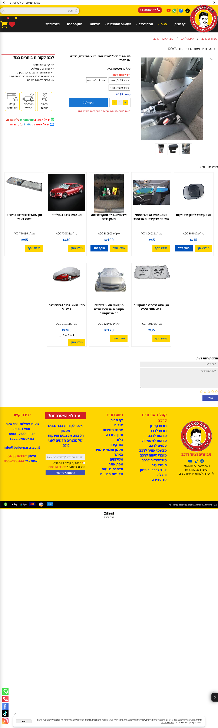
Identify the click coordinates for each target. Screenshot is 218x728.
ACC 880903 (105, 233)
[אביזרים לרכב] (204, 25)
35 (153, 330)
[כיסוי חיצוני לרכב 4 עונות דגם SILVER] (66, 284)
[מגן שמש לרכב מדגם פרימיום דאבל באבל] (24, 193)
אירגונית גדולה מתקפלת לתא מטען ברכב (109, 217)
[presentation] (4, 2)
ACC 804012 (190, 233)
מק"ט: (127, 68)
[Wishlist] (12, 24)
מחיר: (127, 94)
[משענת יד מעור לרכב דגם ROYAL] (186, 154)
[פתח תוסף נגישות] (214, 697)
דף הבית (180, 24)
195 (120, 94)
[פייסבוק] (5, 706)
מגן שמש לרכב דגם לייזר (67, 215)
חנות (164, 24)
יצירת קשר (53, 24)
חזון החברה (74, 24)
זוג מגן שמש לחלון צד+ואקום (193, 215)
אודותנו (95, 24)
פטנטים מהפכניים (119, 24)
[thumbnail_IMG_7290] (161, 154)
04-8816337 (192, 470)
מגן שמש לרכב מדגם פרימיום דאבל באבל (24, 217)
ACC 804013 (148, 233)
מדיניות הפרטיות (57, 467)
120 (111, 330)
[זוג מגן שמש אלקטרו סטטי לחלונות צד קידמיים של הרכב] (151, 210)
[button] (184, 248)
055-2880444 (14, 460)
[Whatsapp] (5, 691)
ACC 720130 (148, 324)
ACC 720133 (63, 233)
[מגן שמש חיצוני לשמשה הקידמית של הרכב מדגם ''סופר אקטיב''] (109, 290)
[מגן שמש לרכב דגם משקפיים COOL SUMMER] (151, 284)
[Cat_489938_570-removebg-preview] (173, 154)
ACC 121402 (105, 324)
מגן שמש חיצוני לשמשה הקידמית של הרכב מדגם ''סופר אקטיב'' (109, 309)
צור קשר (116, 444)
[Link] (5, 721)
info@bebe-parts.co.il (196, 466)
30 (68, 239)
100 (111, 239)
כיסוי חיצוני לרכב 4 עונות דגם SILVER (67, 307)
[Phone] (5, 699)
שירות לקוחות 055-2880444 (194, 473)
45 (153, 239)
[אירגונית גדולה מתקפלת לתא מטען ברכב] (108, 212)
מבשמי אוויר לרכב (153, 450)
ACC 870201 (115, 68)
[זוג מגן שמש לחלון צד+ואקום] (193, 210)
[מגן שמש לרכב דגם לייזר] (66, 210)
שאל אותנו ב (36, 124)
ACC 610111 (63, 324)
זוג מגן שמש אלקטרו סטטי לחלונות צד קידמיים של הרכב (151, 217)
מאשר (23, 721)
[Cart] (3, 24)
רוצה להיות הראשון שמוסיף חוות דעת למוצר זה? (104, 111)
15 (195, 239)
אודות (118, 424)
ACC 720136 (21, 233)
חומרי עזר (159, 464)
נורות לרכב (146, 24)
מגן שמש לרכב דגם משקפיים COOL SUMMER (151, 307)
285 (68, 330)
